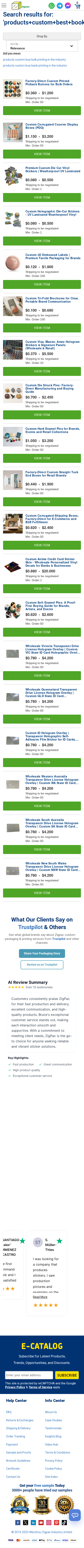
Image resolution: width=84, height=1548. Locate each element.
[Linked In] (33, 1522)
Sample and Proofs (18, 1452)
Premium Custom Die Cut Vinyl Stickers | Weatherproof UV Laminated (53, 169)
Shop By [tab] (42, 36)
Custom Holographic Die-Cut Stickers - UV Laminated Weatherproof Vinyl (52, 213)
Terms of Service (40, 1387)
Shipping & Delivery (18, 1428)
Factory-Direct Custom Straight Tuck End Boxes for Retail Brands (51, 473)
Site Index (51, 1476)
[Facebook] (17, 1522)
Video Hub (51, 1444)
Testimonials (53, 1428)
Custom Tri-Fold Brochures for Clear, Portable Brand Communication (52, 299)
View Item (42, 110)
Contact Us (13, 1476)
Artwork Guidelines (18, 1460)
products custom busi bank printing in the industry (35, 65)
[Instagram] (48, 1522)
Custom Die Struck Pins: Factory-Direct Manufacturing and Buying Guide (49, 388)
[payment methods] (42, 1540)
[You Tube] (41, 1522)
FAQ (8, 1412)
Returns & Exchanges (19, 1420)
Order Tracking (15, 1436)
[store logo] (28, 5)
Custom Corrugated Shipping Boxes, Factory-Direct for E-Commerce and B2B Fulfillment (52, 519)
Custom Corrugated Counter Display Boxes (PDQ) (51, 126)
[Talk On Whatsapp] (52, 6)
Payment (12, 1444)
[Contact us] (75, 1515)
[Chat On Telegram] (60, 6)
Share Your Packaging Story (42, 953)
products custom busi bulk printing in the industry (34, 59)
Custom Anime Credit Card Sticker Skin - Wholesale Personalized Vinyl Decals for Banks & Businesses (51, 562)
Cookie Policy (53, 1468)
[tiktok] (64, 1522)
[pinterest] (56, 1522)
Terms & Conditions (57, 1452)
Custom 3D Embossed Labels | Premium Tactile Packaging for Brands (53, 256)
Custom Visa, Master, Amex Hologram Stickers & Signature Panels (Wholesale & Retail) (52, 345)
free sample (44, 1485)
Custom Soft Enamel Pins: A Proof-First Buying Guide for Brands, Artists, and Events (50, 606)
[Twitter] (25, 1522)
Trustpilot (30, 927)
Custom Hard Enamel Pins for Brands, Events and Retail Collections (52, 430)
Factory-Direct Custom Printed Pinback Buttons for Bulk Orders (49, 82)
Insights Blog (53, 1436)
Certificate (13, 1468)
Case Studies (53, 1420)
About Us (51, 1412)
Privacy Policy (15, 1387)
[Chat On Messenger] (68, 5)
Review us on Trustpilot (42, 964)
